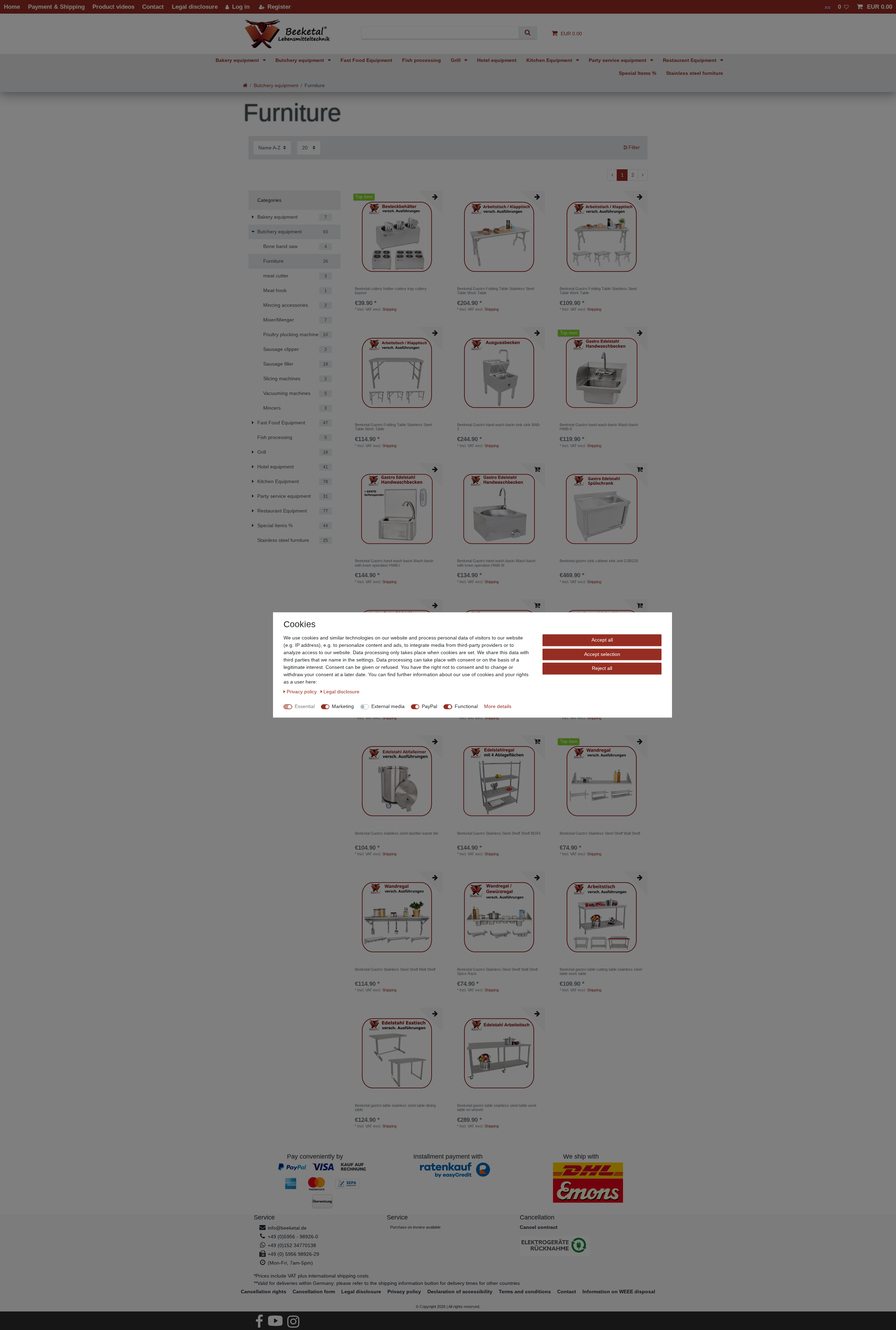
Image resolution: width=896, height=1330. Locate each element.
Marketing (343, 706)
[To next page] (643, 175)
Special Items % (637, 73)
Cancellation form (314, 1291)
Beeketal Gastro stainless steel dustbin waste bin (396, 833)
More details (497, 706)
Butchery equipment (300, 60)
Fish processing (421, 60)
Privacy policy (404, 1291)
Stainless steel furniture (694, 73)
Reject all (602, 668)
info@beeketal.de (287, 1228)
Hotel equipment (497, 60)
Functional (466, 706)
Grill (456, 60)
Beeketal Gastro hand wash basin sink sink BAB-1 (498, 427)
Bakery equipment (238, 60)
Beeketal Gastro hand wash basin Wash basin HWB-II (599, 427)
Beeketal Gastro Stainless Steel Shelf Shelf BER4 (498, 833)
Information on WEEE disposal (618, 1291)
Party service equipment (618, 60)
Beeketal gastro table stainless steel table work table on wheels (497, 1107)
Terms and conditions (525, 1291)
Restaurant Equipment (690, 60)
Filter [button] (634, 147)
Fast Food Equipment (366, 60)
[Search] (527, 33)
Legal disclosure (361, 1291)
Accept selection (602, 654)
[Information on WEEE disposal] (581, 1246)
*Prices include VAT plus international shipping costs (311, 1276)
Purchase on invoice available (415, 1227)
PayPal (429, 706)
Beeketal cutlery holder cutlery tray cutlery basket (391, 290)
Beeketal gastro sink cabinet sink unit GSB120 (599, 561)
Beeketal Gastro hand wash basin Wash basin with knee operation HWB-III (496, 563)
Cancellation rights (263, 1291)
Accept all (602, 640)
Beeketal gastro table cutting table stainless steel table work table (601, 971)
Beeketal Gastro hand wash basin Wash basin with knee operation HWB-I (394, 563)
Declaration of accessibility (459, 1291)
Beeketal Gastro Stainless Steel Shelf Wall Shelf (600, 833)
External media (388, 706)
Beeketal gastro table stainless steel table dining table (395, 1107)
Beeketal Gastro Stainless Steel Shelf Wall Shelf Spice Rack (497, 971)
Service (264, 1217)
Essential (305, 706)
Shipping (389, 309)
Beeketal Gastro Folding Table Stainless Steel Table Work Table (495, 290)
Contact (566, 1291)
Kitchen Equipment (550, 60)
